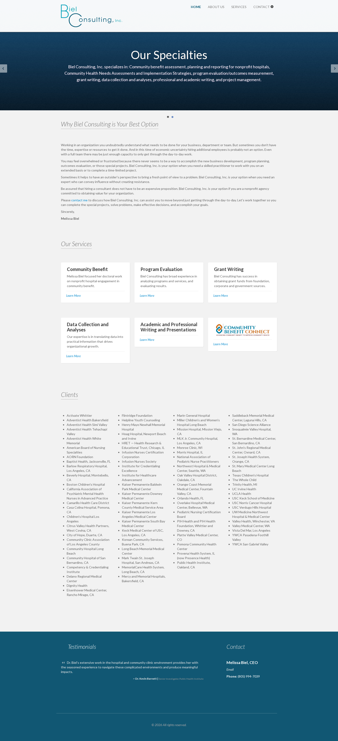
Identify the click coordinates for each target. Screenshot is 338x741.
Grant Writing (229, 269)
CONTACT (261, 7)
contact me (79, 200)
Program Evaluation (161, 269)
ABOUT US (216, 7)
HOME (196, 7)
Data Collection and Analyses (88, 327)
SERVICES (238, 7)
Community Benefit (87, 269)
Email (230, 669)
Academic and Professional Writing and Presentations (168, 327)
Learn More (73, 295)
